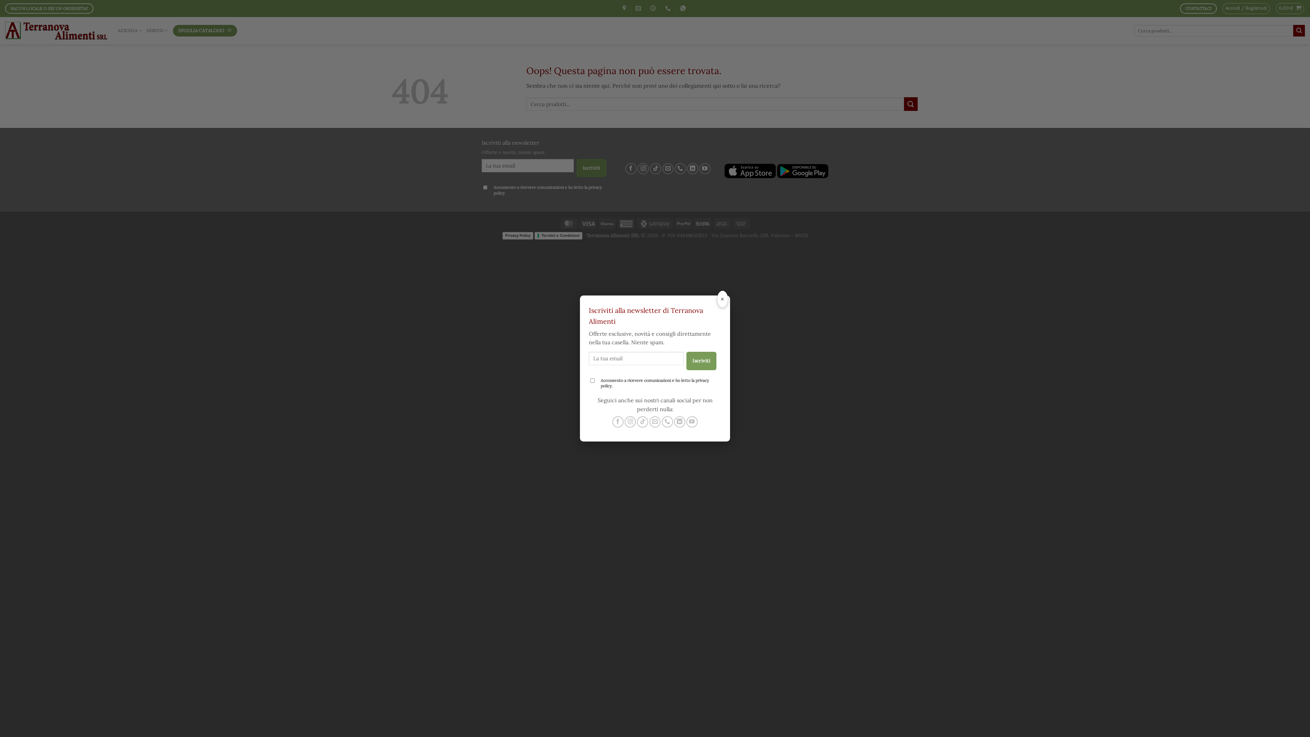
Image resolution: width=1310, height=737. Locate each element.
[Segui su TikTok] (642, 422)
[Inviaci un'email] (655, 422)
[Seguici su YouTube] (692, 422)
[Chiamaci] (667, 422)
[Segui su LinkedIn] (679, 422)
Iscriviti (701, 361)
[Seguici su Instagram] (630, 422)
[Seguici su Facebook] (618, 422)
